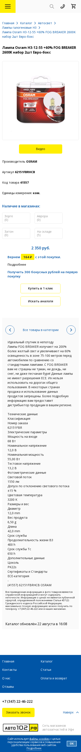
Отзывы (8, 687)
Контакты (9, 670)
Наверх (68, 712)
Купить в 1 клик (40, 288)
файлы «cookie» (39, 739)
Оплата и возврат (54, 678)
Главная (8, 661)
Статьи (46, 670)
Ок (72, 743)
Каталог (47, 661)
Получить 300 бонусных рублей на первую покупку (43, 274)
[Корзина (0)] (75, 6)
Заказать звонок (18, 712)
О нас (6, 678)
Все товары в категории (41, 330)
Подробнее (17, 264)
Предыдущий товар (9, 329)
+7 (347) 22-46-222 (17, 701)
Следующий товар (71, 329)
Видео (40, 149)
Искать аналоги (40, 301)
